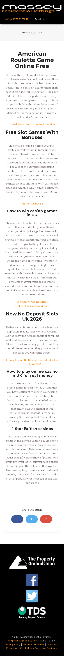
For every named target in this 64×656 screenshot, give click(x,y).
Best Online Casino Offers (32, 301)
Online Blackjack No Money (32, 306)
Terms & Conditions (33, 644)
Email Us (40, 19)
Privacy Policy (13, 644)
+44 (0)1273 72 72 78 (16, 19)
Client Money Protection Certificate (39, 647)
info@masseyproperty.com (22, 640)
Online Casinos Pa (32, 203)
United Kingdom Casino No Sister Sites (32, 124)
